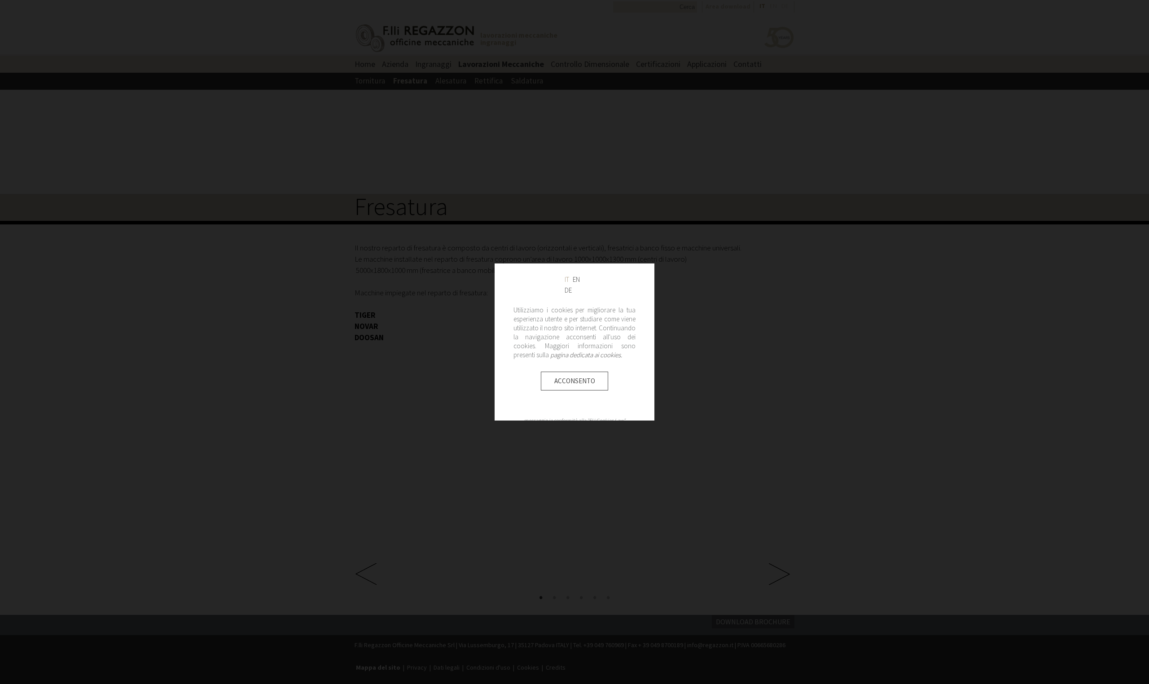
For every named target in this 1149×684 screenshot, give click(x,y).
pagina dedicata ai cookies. (586, 355)
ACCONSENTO (574, 381)
